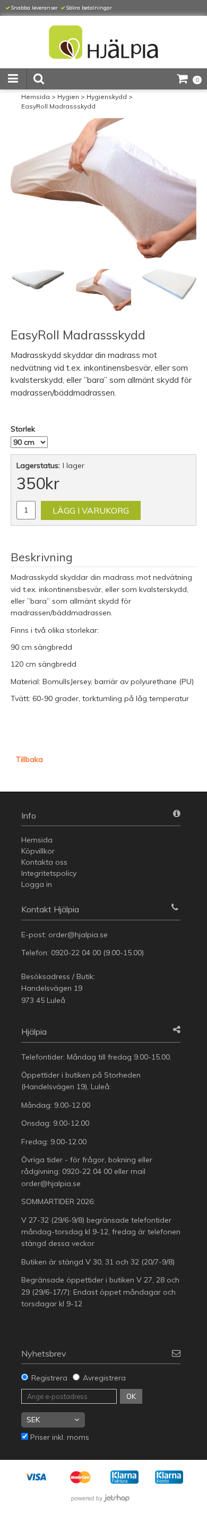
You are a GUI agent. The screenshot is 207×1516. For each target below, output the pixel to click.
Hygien (68, 97)
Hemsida (35, 97)
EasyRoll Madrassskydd (58, 106)
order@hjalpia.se (79, 934)
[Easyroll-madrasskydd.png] (103, 188)
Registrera (49, 1378)
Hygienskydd (107, 97)
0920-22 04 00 (76, 952)
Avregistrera (104, 1378)
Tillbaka (29, 759)
